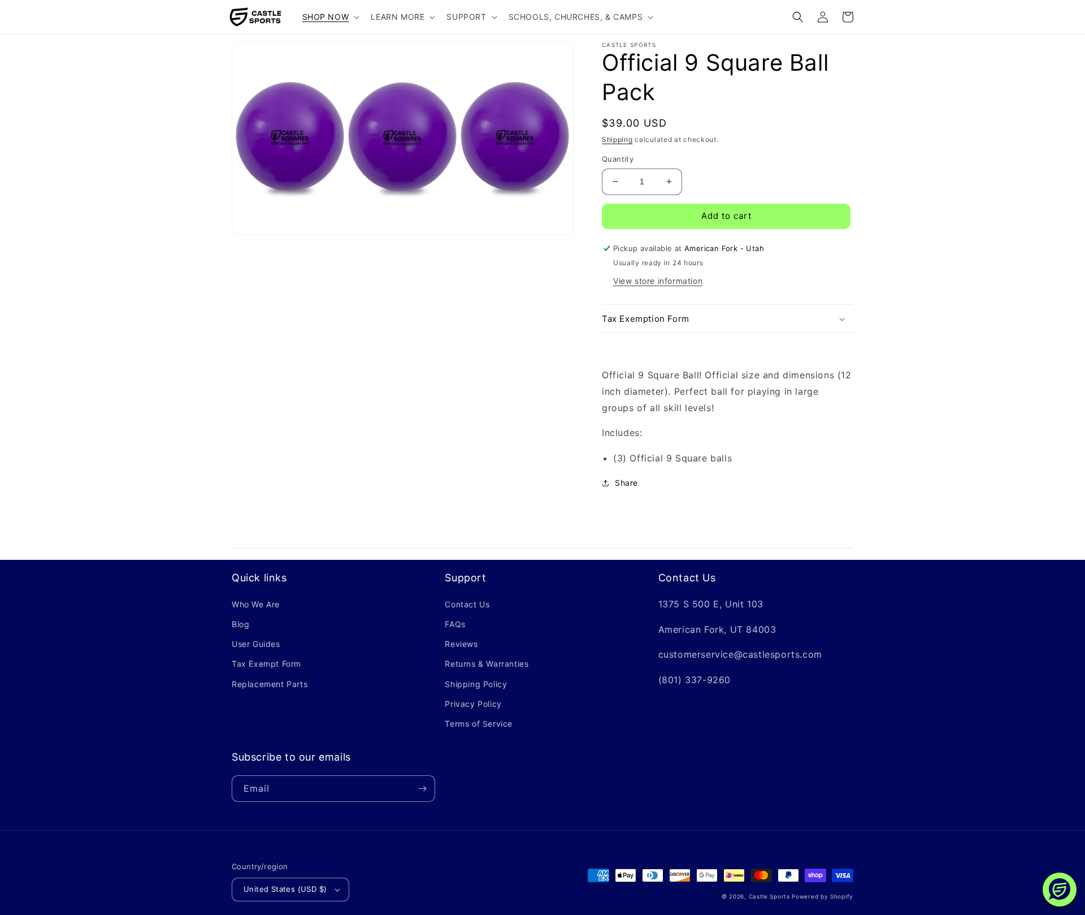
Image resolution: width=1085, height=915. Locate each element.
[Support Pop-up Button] (1060, 890)
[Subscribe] (422, 788)
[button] (330, 17)
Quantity (617, 158)
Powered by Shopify (822, 896)
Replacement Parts (269, 684)
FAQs (455, 624)
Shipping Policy (476, 684)
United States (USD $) (285, 889)
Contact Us (467, 604)
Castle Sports (769, 896)
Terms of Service (479, 723)
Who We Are (256, 604)
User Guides (256, 644)
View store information (657, 281)
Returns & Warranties (486, 663)
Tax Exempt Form (266, 663)
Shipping (617, 139)
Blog (240, 624)
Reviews (461, 644)
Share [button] (626, 482)
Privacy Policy (473, 704)
